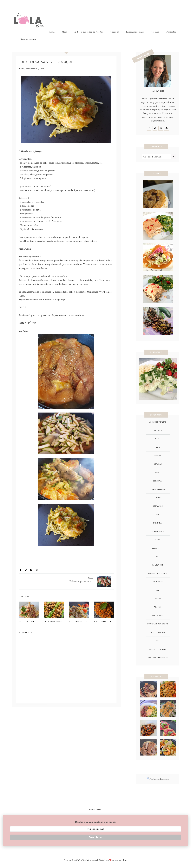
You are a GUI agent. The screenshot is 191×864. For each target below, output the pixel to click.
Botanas (158, 464)
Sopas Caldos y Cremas (157, 624)
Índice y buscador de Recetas (89, 31)
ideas (157, 540)
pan (157, 590)
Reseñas (155, 31)
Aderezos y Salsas (157, 422)
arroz (158, 439)
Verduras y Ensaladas (158, 657)
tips (158, 641)
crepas (158, 498)
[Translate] (173, 156)
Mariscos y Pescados (157, 573)
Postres (157, 607)
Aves (22, 563)
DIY (157, 514)
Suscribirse (95, 837)
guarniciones (158, 531)
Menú (65, 31)
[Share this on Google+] (31, 570)
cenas (157, 472)
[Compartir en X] (25, 570)
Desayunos (158, 506)
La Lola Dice (157, 565)
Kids (158, 556)
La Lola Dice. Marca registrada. (88, 860)
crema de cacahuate (158, 489)
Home (52, 31)
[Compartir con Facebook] (21, 570)
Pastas (158, 598)
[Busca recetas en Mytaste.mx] (158, 778)
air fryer (158, 430)
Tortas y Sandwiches (157, 649)
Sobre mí (114, 31)
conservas (157, 481)
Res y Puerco (157, 615)
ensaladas (157, 523)
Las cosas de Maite (121, 860)
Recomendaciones (135, 31)
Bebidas (158, 456)
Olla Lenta (158, 582)
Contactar (171, 31)
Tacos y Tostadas (157, 632)
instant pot (157, 548)
